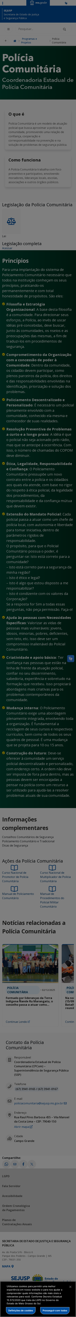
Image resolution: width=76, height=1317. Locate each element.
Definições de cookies (20, 1310)
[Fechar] (70, 1287)
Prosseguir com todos (55, 1310)
